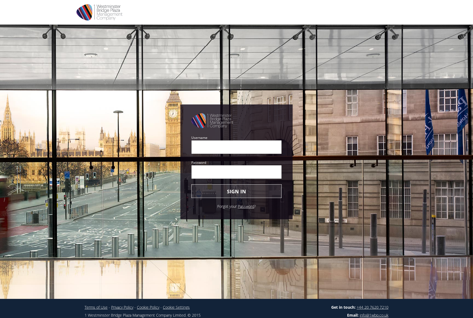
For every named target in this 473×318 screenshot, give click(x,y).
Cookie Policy (148, 307)
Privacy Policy (122, 307)
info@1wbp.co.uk (374, 315)
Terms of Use (96, 307)
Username (199, 137)
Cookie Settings (176, 307)
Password (198, 162)
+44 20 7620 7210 (372, 307)
